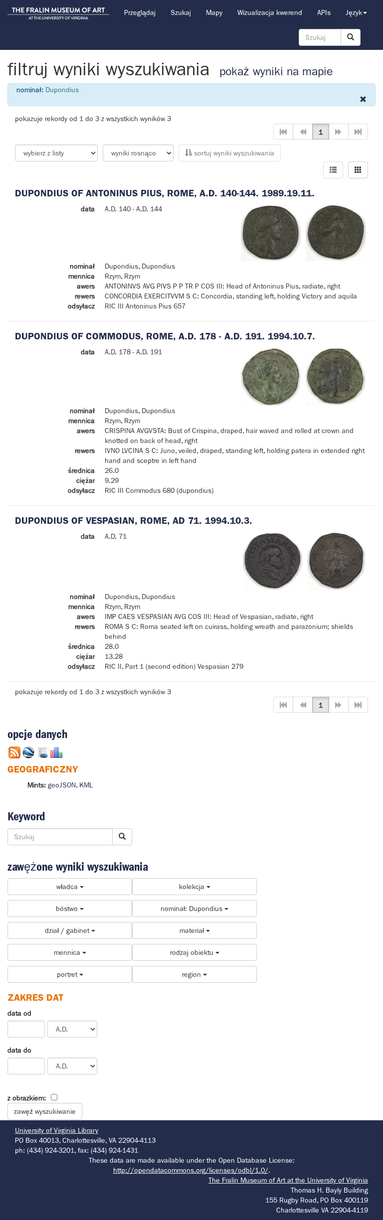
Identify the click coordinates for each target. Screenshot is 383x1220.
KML (86, 784)
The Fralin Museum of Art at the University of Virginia (288, 1180)
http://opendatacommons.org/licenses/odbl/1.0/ (190, 1170)
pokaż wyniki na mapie (276, 71)
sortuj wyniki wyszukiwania (233, 153)
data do (19, 1050)
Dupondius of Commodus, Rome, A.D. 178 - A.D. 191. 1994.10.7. (165, 336)
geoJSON (62, 784)
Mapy (214, 12)
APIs (324, 12)
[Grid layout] (358, 169)
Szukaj (181, 12)
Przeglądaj (140, 12)
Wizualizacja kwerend (269, 12)
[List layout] (333, 169)
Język (354, 12)
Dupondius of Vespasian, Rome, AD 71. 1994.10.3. (133, 520)
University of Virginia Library (56, 1130)
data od (19, 1013)
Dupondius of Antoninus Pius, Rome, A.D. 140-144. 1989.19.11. (165, 193)
